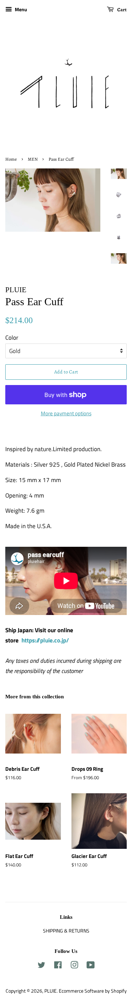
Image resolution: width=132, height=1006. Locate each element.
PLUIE (50, 991)
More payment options (66, 413)
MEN (33, 159)
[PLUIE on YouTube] (91, 966)
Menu (20, 9)
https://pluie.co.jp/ (45, 640)
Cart (122, 9)
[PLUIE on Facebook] (58, 966)
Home (11, 159)
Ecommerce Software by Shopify (93, 991)
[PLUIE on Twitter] (41, 966)
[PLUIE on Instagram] (74, 966)
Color (11, 337)
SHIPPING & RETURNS (66, 931)
